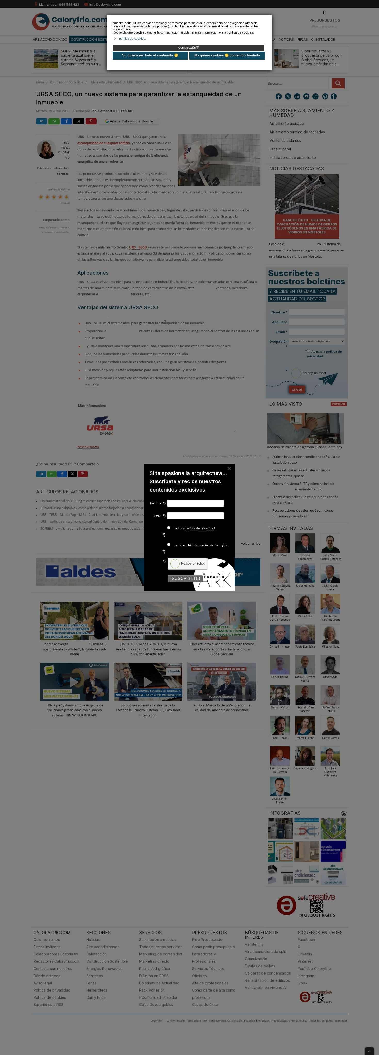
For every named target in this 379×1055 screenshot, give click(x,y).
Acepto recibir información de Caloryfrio (200, 545)
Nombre (158, 503)
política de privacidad (200, 528)
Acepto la (193, 528)
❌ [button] (268, 19)
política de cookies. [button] (132, 38)
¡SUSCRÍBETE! (185, 578)
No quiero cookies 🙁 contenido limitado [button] (227, 55)
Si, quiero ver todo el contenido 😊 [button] (150, 55)
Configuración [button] (188, 48)
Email (160, 516)
